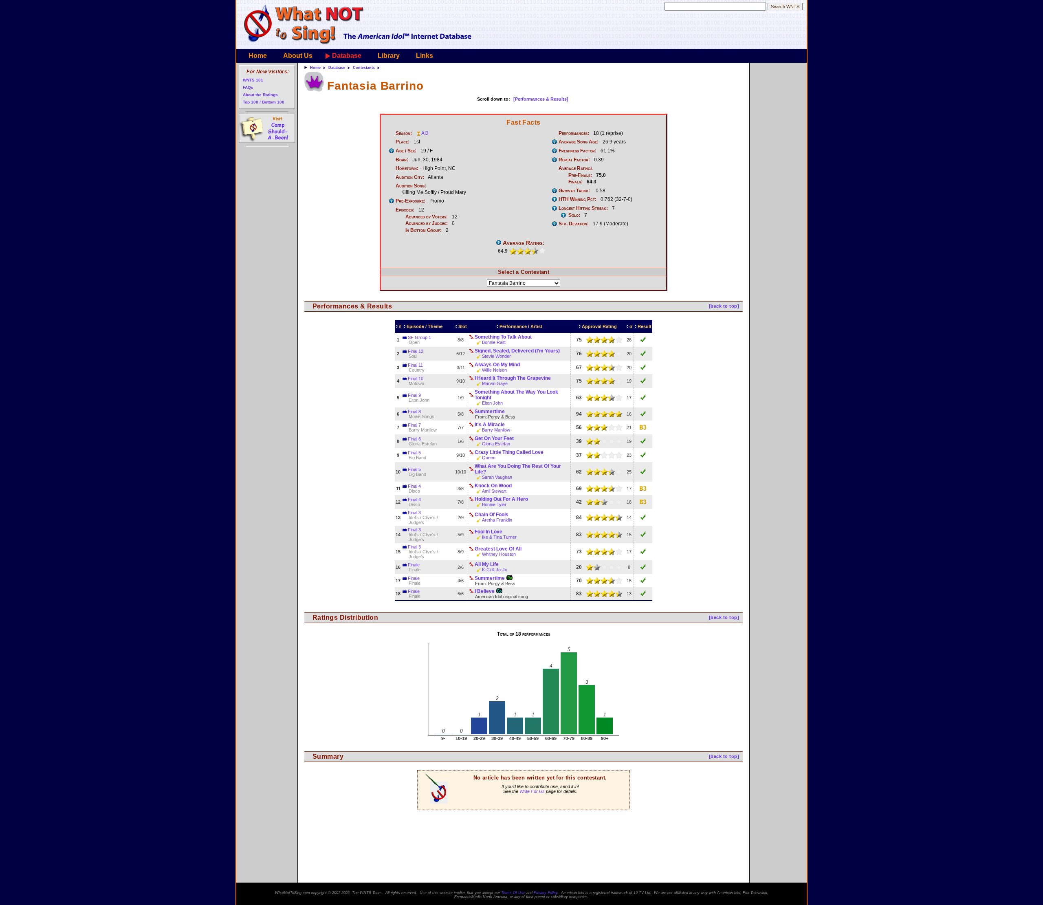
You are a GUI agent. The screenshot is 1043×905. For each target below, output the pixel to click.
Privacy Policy (545, 893)
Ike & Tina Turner (499, 537)
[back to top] (724, 306)
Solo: (574, 215)
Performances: (574, 133)
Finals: (575, 182)
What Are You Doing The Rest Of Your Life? (518, 469)
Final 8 (414, 411)
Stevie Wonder (496, 356)
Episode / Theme (424, 326)
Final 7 (414, 425)
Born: (402, 160)
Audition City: (410, 177)
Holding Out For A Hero (501, 499)
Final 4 (414, 486)
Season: (404, 133)
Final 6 (414, 438)
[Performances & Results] (540, 99)
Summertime (490, 411)
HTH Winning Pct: (577, 199)
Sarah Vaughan (497, 477)
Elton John (492, 403)
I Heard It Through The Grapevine (513, 378)
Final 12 (415, 351)
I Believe (485, 591)
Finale (414, 564)
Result (644, 326)
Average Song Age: (579, 142)
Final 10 (415, 378)
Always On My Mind (497, 365)
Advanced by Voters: (426, 217)
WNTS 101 (253, 80)
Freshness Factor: (577, 151)
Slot (462, 326)
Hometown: (407, 168)
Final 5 (414, 452)
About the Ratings (260, 94)
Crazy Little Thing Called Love (509, 452)
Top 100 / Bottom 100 (263, 102)
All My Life (487, 564)
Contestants (364, 68)
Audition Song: (411, 186)
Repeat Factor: (574, 160)
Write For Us (532, 791)
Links (424, 55)
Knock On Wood (493, 486)
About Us (297, 55)
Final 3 (414, 512)
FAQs (248, 87)
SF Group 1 (419, 337)
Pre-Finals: (580, 175)
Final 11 (415, 365)
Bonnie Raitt (494, 342)
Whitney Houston (499, 554)
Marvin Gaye (495, 383)
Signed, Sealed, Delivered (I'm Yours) (517, 351)
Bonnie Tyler (494, 504)
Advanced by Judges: (426, 223)
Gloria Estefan (496, 443)
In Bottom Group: (423, 230)
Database (346, 55)
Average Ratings (575, 168)
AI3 (425, 133)
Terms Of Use (513, 893)
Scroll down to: (493, 99)
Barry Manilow (496, 429)
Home (258, 55)
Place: (402, 142)
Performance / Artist (520, 326)
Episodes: (405, 210)
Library (389, 55)
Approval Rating (599, 326)
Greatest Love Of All (498, 549)
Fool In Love (488, 532)
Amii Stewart (494, 491)
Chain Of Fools (491, 514)
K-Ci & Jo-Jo (494, 569)
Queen (488, 457)
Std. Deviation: (574, 224)
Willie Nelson (494, 370)
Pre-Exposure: (410, 201)
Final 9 (414, 395)
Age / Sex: (406, 151)
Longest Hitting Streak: (583, 208)
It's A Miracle (490, 424)
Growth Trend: (574, 191)
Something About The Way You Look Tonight (516, 395)
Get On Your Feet (494, 438)
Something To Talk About (503, 337)
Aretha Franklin (497, 519)
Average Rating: (523, 243)
